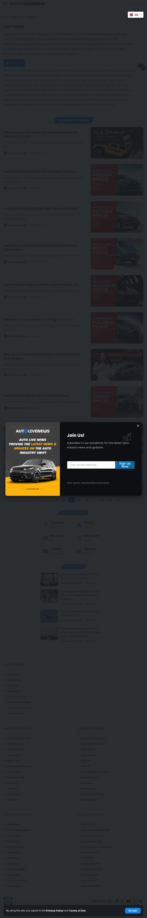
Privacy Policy (54, 910)
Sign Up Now (125, 465)
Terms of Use (77, 910)
